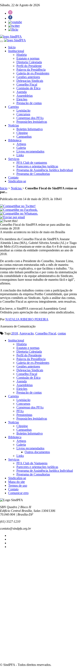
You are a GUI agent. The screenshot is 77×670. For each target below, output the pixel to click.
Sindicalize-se (17, 181)
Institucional (16, 51)
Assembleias (24, 95)
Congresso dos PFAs (30, 118)
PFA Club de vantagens (31, 162)
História (21, 54)
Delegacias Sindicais (29, 80)
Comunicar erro (18, 493)
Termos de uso (17, 485)
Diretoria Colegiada (29, 62)
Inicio (3, 188)
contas (62, 333)
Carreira (13, 107)
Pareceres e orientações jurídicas (37, 166)
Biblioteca (14, 140)
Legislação (23, 110)
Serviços (13, 159)
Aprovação (26, 333)
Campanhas (24, 136)
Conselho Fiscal (26, 84)
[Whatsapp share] (19, 213)
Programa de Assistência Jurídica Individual (44, 170)
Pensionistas (24, 415)
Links (20, 155)
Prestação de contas (29, 103)
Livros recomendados (30, 151)
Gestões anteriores (28, 77)
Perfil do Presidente (29, 66)
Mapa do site (16, 482)
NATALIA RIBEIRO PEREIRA (26, 319)
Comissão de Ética (28, 88)
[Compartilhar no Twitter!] (18, 206)
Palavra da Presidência (31, 69)
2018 (14, 333)
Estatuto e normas (27, 58)
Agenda (21, 92)
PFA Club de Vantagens (31, 463)
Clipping (22, 133)
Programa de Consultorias (33, 174)
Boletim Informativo (29, 129)
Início (12, 47)
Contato (13, 177)
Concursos (23, 114)
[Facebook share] (19, 209)
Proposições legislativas (31, 121)
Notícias (13, 125)
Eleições (21, 99)
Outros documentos (37, 452)
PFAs (20, 411)
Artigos (21, 144)
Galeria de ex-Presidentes (32, 73)
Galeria (21, 147)
